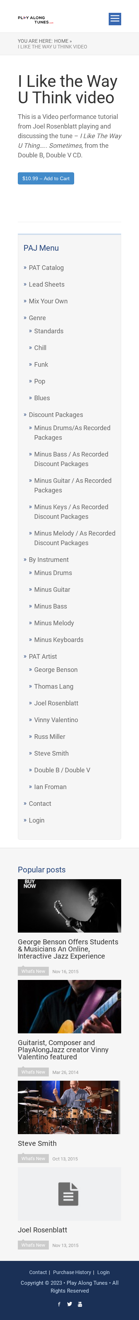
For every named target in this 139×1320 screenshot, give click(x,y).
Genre (37, 318)
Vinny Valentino (56, 720)
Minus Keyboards (58, 639)
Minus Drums (53, 572)
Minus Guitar (52, 589)
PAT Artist (43, 656)
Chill (40, 347)
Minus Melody (54, 623)
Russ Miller (49, 736)
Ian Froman (50, 787)
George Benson (56, 669)
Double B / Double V (62, 770)
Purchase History (72, 1272)
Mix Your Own (48, 301)
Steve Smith (51, 753)
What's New (33, 971)
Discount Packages (56, 414)
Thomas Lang (53, 686)
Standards (48, 331)
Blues (42, 398)
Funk (41, 364)
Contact (40, 803)
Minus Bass (50, 606)
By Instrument (49, 559)
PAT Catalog (46, 267)
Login (37, 820)
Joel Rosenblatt (56, 703)
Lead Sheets (47, 284)
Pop (39, 381)
